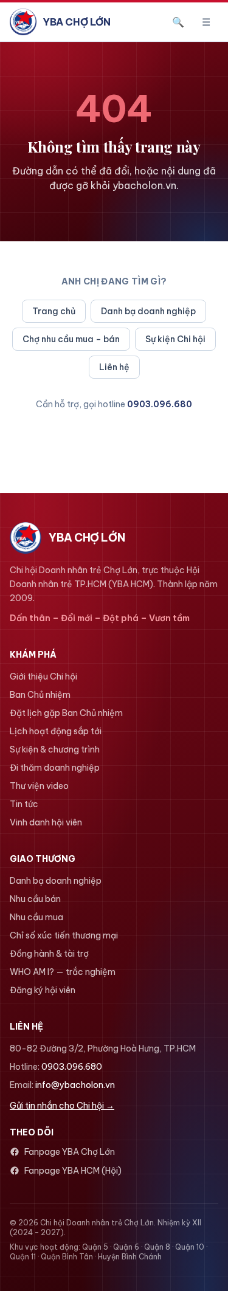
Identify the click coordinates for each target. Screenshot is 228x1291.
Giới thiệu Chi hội (43, 676)
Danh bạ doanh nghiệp (148, 311)
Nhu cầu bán (35, 898)
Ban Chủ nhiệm (40, 694)
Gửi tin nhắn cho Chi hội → (62, 1105)
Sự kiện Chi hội (175, 339)
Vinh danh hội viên (46, 822)
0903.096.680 (159, 404)
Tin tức (24, 804)
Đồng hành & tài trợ (49, 953)
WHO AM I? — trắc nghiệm (63, 971)
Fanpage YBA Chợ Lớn (69, 1151)
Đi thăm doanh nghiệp (55, 767)
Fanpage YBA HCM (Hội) (73, 1170)
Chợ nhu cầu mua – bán (71, 339)
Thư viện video (39, 785)
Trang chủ (53, 311)
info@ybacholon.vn (75, 1084)
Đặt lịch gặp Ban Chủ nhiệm (66, 712)
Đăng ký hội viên (42, 990)
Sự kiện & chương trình (55, 749)
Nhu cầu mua (36, 917)
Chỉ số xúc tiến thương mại (64, 935)
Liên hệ (114, 367)
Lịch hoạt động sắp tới (56, 731)
